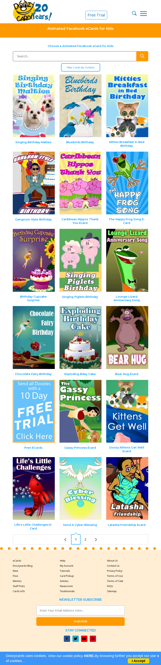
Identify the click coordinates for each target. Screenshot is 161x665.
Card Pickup (67, 575)
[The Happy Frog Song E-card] (127, 183)
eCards (17, 560)
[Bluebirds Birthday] (80, 105)
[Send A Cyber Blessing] (80, 488)
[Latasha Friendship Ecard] (127, 488)
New (15, 570)
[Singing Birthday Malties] (34, 105)
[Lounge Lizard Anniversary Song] (127, 260)
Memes (17, 581)
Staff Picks (19, 586)
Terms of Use (115, 575)
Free (15, 575)
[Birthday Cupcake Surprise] (34, 260)
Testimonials (67, 591)
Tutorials (65, 570)
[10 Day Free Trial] (34, 411)
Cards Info (19, 591)
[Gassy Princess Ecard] (80, 411)
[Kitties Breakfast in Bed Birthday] (127, 105)
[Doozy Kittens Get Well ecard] (127, 411)
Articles (64, 581)
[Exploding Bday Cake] (80, 337)
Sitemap (112, 591)
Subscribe (80, 621)
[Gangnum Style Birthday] (34, 183)
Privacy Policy (114, 570)
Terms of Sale (115, 581)
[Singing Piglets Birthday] (80, 260)
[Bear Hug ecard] (127, 337)
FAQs (110, 586)
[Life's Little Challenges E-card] (34, 488)
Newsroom (66, 586)
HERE (89, 656)
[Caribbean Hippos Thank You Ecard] (80, 183)
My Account (66, 565)
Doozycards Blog (22, 565)
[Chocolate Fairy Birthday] (34, 337)
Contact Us (113, 565)
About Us (112, 560)
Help (62, 560)
